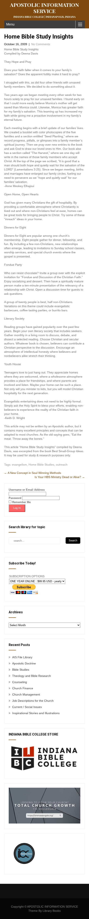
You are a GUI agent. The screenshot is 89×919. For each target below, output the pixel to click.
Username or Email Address (27, 489)
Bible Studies (20, 669)
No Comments (40, 44)
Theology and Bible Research (31, 675)
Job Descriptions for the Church (33, 700)
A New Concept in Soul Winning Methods (32, 473)
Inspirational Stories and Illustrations (36, 713)
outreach (61, 464)
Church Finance (22, 688)
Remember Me (21, 502)
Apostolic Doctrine (24, 663)
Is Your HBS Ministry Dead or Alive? (60, 477)
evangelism (19, 464)
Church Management (26, 694)
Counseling (19, 682)
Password (15, 498)
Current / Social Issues (27, 707)
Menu (10, 24)
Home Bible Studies (41, 464)
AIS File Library (22, 657)
